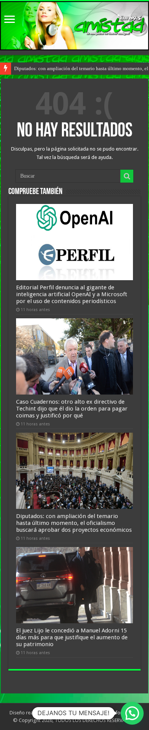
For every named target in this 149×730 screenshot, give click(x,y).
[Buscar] (126, 176)
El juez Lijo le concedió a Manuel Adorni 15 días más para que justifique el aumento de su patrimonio (72, 637)
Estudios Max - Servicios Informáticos (98, 713)
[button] (132, 713)
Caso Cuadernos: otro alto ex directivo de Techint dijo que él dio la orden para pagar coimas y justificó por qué (72, 408)
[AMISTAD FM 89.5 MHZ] (74, 25)
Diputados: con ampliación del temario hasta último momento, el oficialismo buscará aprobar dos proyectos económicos (74, 523)
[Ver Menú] (9, 20)
